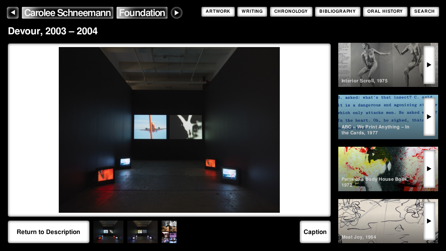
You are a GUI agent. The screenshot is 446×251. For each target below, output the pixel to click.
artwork (218, 11)
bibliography (337, 11)
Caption (315, 232)
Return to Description (48, 232)
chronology (291, 11)
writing (252, 11)
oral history (385, 11)
